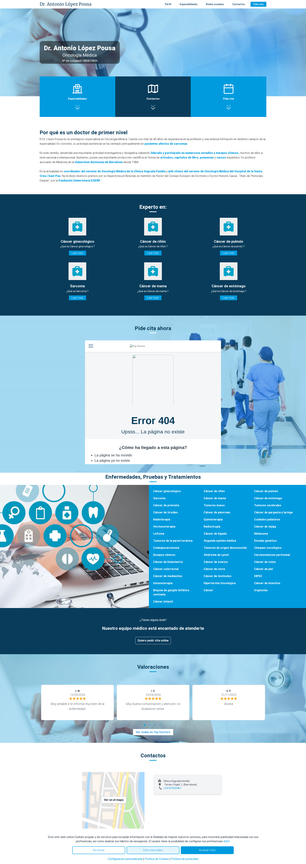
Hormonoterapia (164, 526)
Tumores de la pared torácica (172, 540)
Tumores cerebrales (267, 505)
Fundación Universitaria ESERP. (80, 180)
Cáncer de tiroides (165, 512)
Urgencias (261, 590)
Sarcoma (159, 498)
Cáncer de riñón (214, 491)
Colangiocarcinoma (166, 547)
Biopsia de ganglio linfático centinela (171, 592)
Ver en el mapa (113, 800)
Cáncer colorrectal (165, 569)
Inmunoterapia (162, 583)
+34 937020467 (172, 788)
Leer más (77, 253)
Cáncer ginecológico (167, 491)
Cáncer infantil (163, 601)
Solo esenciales (153, 850)
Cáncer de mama (215, 498)
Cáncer (208, 590)
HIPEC (258, 576)
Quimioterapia (213, 519)
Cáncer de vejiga (265, 526)
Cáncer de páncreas (217, 512)
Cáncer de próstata (166, 505)
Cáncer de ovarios (216, 562)
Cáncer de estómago (268, 498)
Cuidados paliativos (267, 519)
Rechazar (99, 850)
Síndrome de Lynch (216, 555)
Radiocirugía (212, 526)
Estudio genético (265, 540)
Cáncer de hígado (215, 533)
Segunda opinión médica (220, 540)
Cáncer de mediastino (167, 576)
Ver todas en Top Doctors (153, 732)
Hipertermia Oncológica (220, 583)
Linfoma (158, 533)
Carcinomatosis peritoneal (272, 555)
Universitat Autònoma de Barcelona (99, 162)
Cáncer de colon (265, 562)
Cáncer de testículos (217, 576)
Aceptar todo (207, 850)
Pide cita (258, 4)
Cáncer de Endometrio (168, 562)
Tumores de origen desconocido (225, 547)
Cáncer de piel (263, 569)
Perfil (168, 4)
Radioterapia (161, 519)
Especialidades (188, 4)
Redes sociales (215, 4)
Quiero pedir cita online (153, 640)
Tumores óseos (214, 505)
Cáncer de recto (214, 569)
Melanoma (261, 533)
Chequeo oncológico (268, 547)
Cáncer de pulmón (266, 491)
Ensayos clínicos (164, 555)
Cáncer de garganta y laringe (273, 512)
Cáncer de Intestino (267, 583)
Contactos (238, 4)
